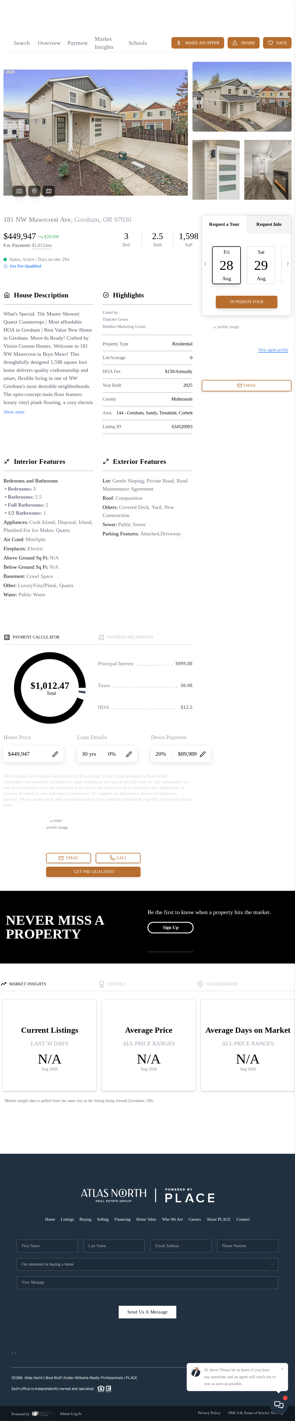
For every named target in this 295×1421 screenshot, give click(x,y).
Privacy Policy (209, 1413)
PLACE (131, 1378)
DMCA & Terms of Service (248, 1413)
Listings (67, 1219)
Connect (243, 1219)
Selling (103, 1219)
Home (50, 1219)
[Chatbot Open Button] (279, 1405)
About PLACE (219, 1219)
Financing (122, 1219)
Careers (195, 1219)
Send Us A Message (147, 1312)
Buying (85, 1219)
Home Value (146, 1219)
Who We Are (172, 1219)
